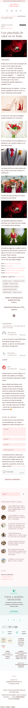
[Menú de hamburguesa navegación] (21, 10)
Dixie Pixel (9, 266)
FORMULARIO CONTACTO (21, 666)
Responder (23, 335)
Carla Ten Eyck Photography (15, 270)
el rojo (15, 75)
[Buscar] (7, 10)
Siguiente (14, 308)
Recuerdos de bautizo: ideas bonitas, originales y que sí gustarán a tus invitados (17, 552)
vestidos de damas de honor (10, 289)
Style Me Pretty (20, 277)
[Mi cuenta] (12, 10)
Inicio (2, 16)
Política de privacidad (18, 466)
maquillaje (5, 283)
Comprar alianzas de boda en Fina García (16, 560)
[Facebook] (8, 620)
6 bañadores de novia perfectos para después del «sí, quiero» (16, 517)
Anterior (14, 300)
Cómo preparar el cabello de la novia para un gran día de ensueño (17, 535)
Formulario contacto (14, 683)
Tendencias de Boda (11, 16)
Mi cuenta (7, 653)
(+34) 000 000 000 (6, 577)
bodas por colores (7, 281)
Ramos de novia (13, 283)
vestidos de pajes (7, 292)
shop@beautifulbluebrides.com (14, 681)
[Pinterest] (14, 620)
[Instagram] (19, 620)
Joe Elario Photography (13, 263)
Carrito (7, 658)
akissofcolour (11, 332)
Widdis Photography (12, 273)
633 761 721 (21, 663)
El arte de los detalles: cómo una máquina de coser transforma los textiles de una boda (16, 526)
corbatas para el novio (19, 281)
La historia (21, 640)
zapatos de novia (17, 292)
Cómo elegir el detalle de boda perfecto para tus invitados (16, 543)
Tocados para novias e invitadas (10, 286)
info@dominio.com (7, 579)
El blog (21, 645)
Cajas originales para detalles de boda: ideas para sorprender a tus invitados (16, 508)
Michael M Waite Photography (15, 268)
